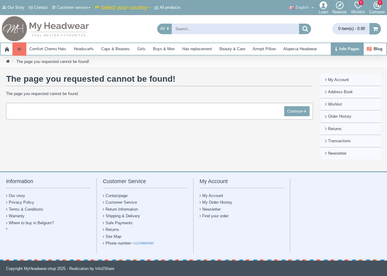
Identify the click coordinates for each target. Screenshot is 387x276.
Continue (295, 111)
